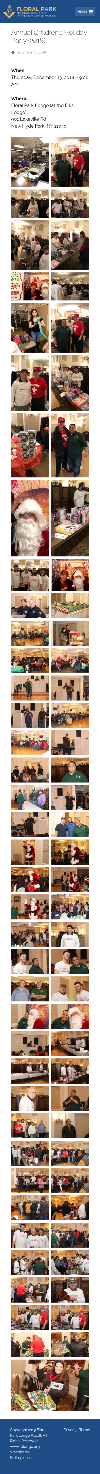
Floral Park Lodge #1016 (33, 12)
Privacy (70, 1430)
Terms (84, 1430)
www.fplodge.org (25, 1446)
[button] (81, 11)
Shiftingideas (21, 1457)
